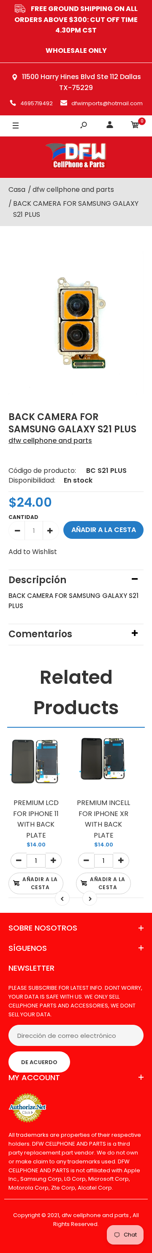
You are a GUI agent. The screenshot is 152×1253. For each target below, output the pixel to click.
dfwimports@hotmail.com (107, 103)
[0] (135, 126)
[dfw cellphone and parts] (76, 157)
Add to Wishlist (32, 552)
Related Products (76, 692)
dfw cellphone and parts (50, 440)
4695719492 (36, 103)
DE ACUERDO (39, 1062)
